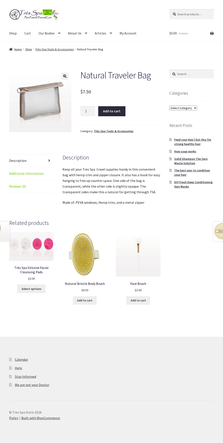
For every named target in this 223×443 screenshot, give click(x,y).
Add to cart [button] (84, 300)
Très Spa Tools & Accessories (54, 49)
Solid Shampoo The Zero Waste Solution (191, 161)
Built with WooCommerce (40, 418)
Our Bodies (47, 33)
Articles (100, 33)
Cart (27, 33)
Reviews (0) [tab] (17, 186)
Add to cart (111, 111)
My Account (128, 33)
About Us (74, 33)
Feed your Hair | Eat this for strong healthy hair (192, 142)
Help (18, 368)
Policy (13, 418)
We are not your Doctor (32, 385)
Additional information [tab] (26, 173)
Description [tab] (18, 160)
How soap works (185, 151)
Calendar (21, 359)
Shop (13, 33)
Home (18, 49)
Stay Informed (25, 376)
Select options (31, 289)
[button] (64, 76)
